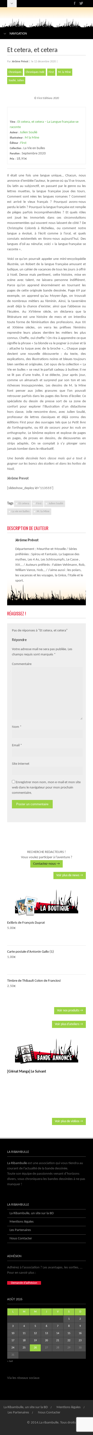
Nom (15, 727)
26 (35, 1347)
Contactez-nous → (46, 864)
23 (80, 1340)
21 (57, 1340)
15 (68, 1333)
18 (24, 1340)
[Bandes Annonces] (46, 1051)
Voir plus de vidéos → (69, 1121)
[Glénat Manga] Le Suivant (26, 1071)
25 (24, 1347)
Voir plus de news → (69, 875)
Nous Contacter (21, 1238)
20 (46, 1340)
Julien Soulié (28, 132)
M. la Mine (64, 72)
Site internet (20, 764)
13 (46, 1333)
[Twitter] (81, 3)
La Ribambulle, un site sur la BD (32, 1213)
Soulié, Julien (16, 80)
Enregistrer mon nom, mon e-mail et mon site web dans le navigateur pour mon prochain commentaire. (46, 788)
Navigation (18, 33)
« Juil (10, 1361)
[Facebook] (74, 3)
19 (35, 1340)
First (51, 72)
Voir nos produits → (70, 1010)
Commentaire (21, 664)
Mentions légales (22, 1222)
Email (16, 745)
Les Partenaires (20, 1230)
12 (35, 1333)
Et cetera (24, 503)
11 (24, 1333)
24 (12, 1347)
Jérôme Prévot (20, 61)
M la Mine (32, 138)
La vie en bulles (21, 511)
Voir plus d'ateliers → (69, 1024)
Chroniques (15, 72)
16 (80, 1333)
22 (68, 1340)
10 (12, 1333)
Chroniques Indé (35, 72)
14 (57, 1333)
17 (12, 1340)
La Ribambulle (17, 1163)
